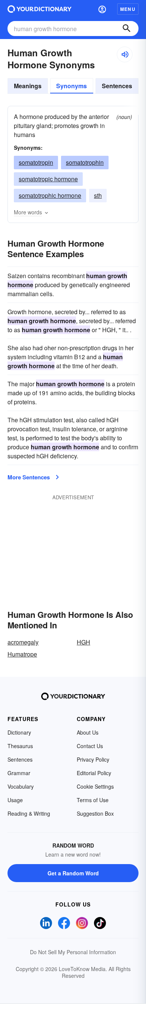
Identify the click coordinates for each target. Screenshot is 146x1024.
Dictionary (19, 732)
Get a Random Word (73, 873)
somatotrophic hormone (50, 195)
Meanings (28, 85)
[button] (102, 9)
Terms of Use (93, 800)
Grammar (18, 773)
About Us (87, 732)
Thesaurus (20, 746)
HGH (83, 642)
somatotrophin (85, 162)
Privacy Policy (93, 759)
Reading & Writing (28, 813)
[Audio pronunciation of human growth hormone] (125, 54)
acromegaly (23, 642)
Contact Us (90, 746)
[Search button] (126, 28)
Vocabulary (20, 786)
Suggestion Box (95, 813)
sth (98, 195)
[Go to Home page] (39, 9)
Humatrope (22, 654)
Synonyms (71, 85)
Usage (15, 800)
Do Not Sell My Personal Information (73, 952)
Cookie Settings (95, 786)
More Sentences (28, 477)
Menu (128, 9)
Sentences (117, 85)
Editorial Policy (94, 773)
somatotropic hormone (48, 179)
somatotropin (36, 162)
